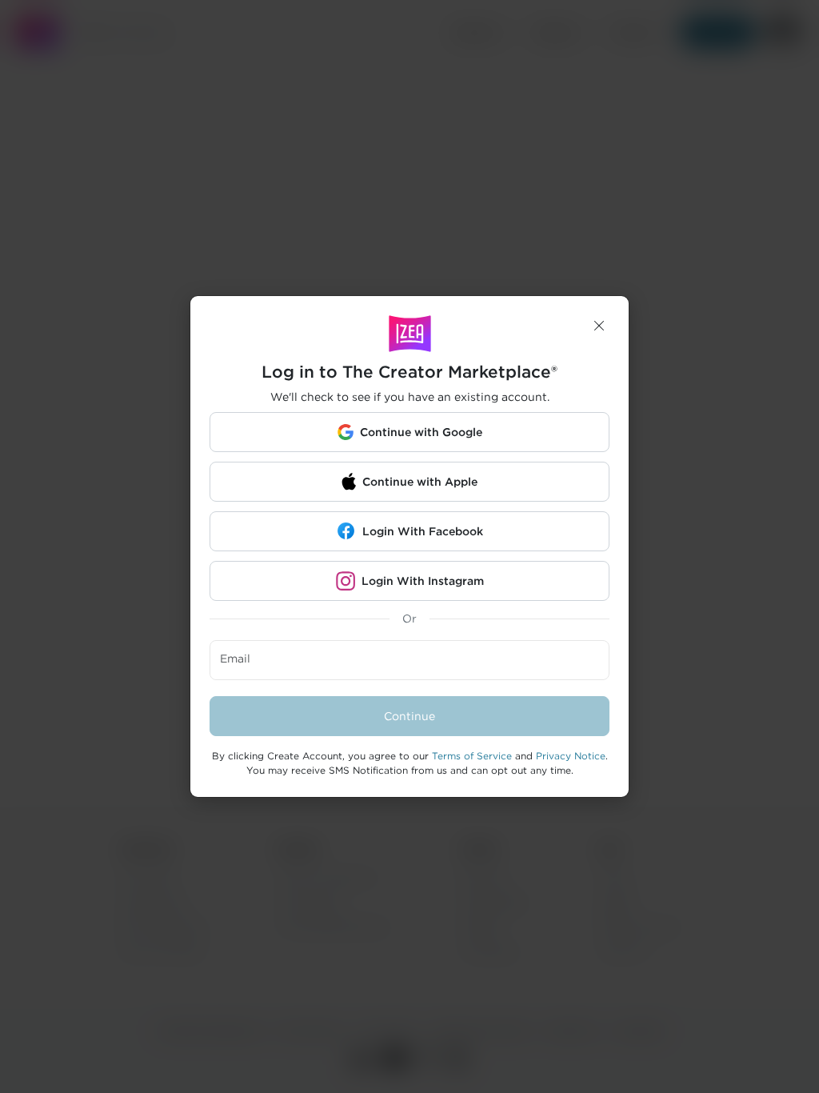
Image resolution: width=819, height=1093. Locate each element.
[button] (599, 325)
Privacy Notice (570, 756)
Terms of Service (472, 756)
